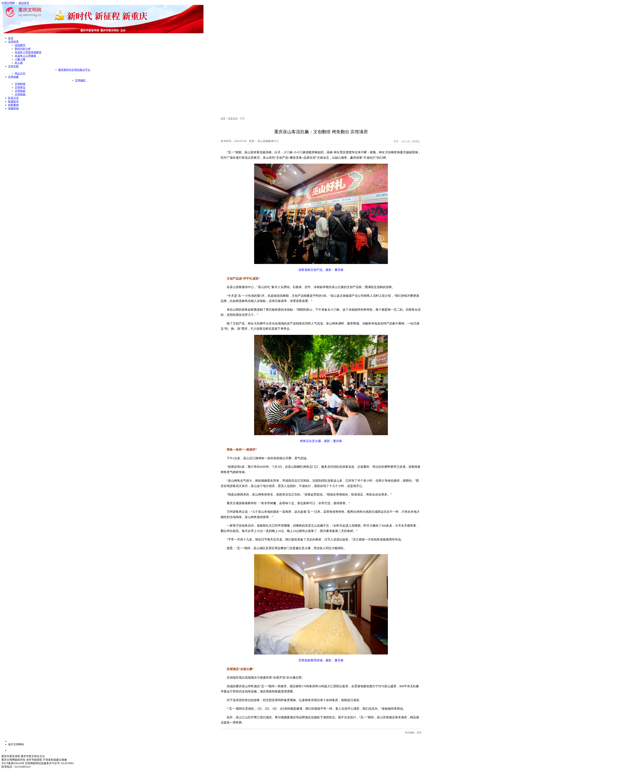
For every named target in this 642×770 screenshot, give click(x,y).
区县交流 (13, 97)
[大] (408, 141)
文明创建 (13, 76)
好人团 (19, 62)
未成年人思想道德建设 (28, 52)
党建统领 (13, 108)
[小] (403, 141)
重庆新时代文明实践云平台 (74, 69)
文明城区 (80, 80)
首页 (10, 38)
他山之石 (20, 73)
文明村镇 (20, 83)
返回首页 (24, 3)
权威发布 (13, 101)
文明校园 (20, 94)
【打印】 (415, 141)
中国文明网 (8, 3)
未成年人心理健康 (25, 55)
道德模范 (20, 45)
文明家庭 (20, 90)
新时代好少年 (23, 48)
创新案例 (13, 104)
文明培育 (13, 41)
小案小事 (20, 59)
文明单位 (20, 87)
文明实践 (13, 66)
